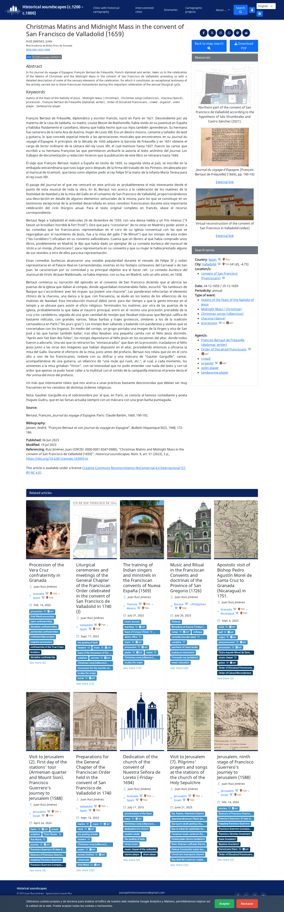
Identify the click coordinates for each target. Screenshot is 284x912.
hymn (34, 829)
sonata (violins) (86, 854)
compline (176, 642)
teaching (129, 627)
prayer (55, 829)
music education (180, 662)
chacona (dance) (213, 318)
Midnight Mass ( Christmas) (221, 309)
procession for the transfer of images (95, 668)
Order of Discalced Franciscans (224, 349)
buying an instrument (183, 652)
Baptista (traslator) (229, 844)
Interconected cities (144, 10)
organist (207, 363)
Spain (212, 259)
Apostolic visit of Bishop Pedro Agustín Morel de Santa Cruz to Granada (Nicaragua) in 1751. (234, 580)
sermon (95, 658)
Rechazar (247, 903)
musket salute (132, 834)
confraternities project (42, 637)
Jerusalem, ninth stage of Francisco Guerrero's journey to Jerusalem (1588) (235, 767)
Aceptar (224, 903)
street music (131, 844)
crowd (205, 358)
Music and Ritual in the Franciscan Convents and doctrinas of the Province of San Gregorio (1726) (187, 578)
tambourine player (214, 372)
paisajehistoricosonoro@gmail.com (142, 892)
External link (225, 182)
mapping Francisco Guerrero (46, 860)
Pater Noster (51, 834)
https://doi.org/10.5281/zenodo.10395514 (57, 458)
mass (97, 647)
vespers (82, 647)
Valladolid (209, 264)
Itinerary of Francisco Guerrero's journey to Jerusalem (48, 855)
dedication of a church (136, 829)
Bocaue (179, 604)
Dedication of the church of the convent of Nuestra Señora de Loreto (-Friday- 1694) (141, 769)
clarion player (132, 854)
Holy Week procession (42, 616)
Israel (37, 816)
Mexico (132, 608)
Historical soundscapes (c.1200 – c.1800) (52, 10)
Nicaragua (228, 613)
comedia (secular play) (184, 637)
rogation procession (41, 642)
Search (240, 8)
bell (221, 632)
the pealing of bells (88, 642)
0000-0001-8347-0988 (38, 49)
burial (81, 678)
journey (35, 844)
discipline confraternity (43, 657)
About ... (221, 10)
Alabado (176, 622)
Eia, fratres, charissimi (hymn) (188, 813)
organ (222, 637)
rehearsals (83, 860)
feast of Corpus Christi (137, 632)
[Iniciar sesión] (252, 10)
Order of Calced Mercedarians (235, 673)
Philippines (198, 604)
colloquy (197, 632)
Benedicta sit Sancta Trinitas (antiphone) (189, 627)
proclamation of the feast (138, 813)
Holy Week (83, 865)
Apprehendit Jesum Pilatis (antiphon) (189, 819)
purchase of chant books (185, 647)
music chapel (226, 657)
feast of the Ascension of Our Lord (95, 653)
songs (175, 632)
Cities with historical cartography (106, 10)
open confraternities (41, 621)
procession (209, 323)
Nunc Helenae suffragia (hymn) (188, 844)
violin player (210, 368)
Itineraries (171, 10)
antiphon (82, 658)
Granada (39, 594)
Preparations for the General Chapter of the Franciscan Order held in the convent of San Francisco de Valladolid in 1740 (93, 775)
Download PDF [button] (245, 45)
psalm (128, 652)
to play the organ (87, 673)
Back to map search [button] (209, 43)
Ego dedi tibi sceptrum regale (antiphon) (189, 859)
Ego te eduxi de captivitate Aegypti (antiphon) (189, 829)
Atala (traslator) (227, 839)
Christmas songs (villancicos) (222, 314)
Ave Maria (36, 839)
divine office (131, 637)
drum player (149, 854)
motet (149, 652)
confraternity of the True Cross (47, 647)
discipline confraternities (44, 627)
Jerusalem (40, 812)
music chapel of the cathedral (140, 849)
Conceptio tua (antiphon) (185, 657)
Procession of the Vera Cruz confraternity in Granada (46, 572)
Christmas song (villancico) (92, 663)
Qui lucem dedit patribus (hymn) (189, 824)
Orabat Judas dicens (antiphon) (188, 839)
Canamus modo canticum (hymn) (189, 834)
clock (221, 627)
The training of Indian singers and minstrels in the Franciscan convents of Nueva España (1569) (141, 578)
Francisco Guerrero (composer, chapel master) (48, 865)
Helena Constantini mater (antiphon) (189, 849)
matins (81, 824)
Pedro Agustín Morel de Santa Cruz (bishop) (236, 652)
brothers (35, 652)
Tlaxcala (132, 604)
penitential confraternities (44, 632)
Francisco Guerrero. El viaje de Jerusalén (48, 849)
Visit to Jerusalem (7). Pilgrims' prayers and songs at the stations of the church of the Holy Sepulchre (188, 769)
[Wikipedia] (219, 259)
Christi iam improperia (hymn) (188, 854)
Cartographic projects (193, 10)
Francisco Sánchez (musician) (234, 834)
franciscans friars (228, 849)
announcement (227, 642)
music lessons (132, 622)
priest (222, 663)
